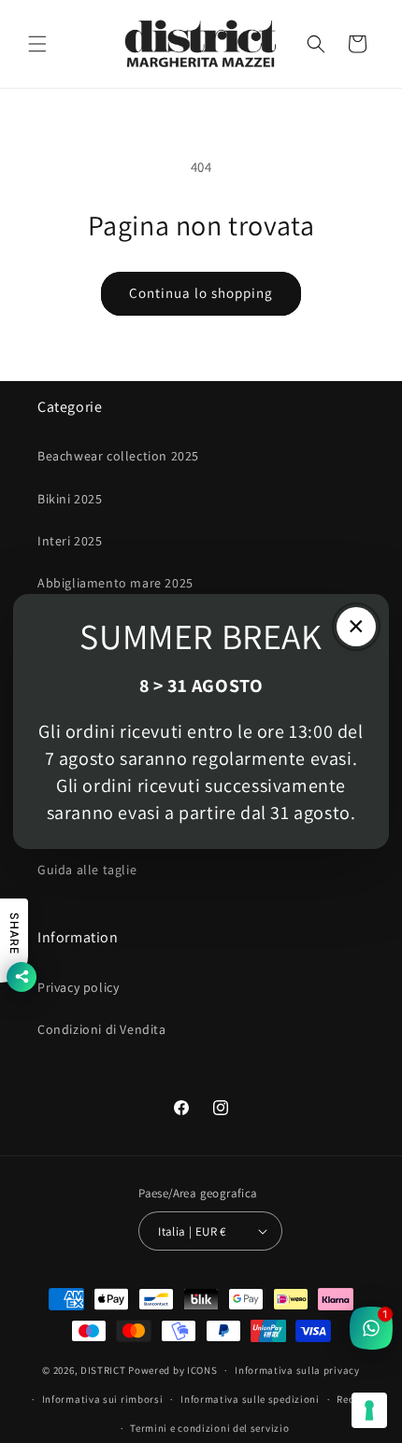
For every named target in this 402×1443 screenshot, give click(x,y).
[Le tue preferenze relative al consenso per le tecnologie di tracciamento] (369, 1410)
